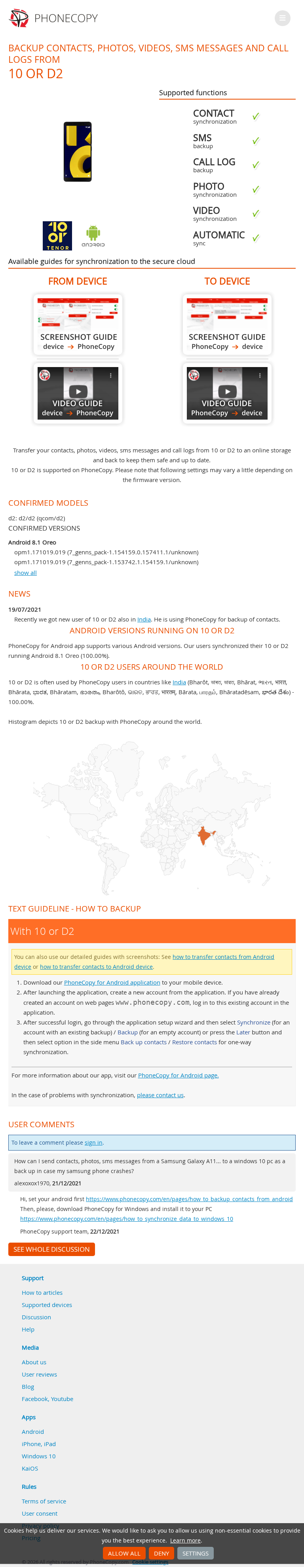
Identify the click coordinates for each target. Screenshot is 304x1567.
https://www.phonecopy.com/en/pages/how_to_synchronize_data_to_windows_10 (126, 1218)
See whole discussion (51, 1249)
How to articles (42, 1292)
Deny (161, 1553)
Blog (28, 1386)
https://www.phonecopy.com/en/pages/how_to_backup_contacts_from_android (189, 1199)
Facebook (35, 1399)
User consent (39, 1513)
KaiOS (30, 1468)
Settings (195, 1553)
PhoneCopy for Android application (112, 982)
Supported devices (47, 1305)
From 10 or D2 (78, 324)
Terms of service (44, 1501)
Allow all (124, 1553)
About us (34, 1362)
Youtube (62, 1399)
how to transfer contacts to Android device (96, 966)
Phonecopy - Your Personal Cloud (54, 18)
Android (33, 1431)
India (144, 619)
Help (28, 1329)
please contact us (160, 1095)
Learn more (185, 1540)
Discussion (36, 1317)
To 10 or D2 (227, 324)
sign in (94, 1142)
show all (25, 572)
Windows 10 (39, 1456)
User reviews (39, 1374)
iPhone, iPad (39, 1444)
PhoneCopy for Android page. (178, 1075)
